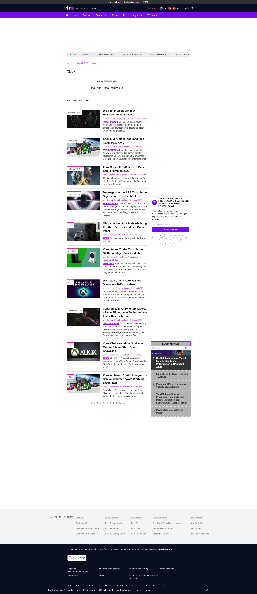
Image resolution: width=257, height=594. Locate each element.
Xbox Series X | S (75, 169)
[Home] (114, 2)
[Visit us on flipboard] (174, 8)
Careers (101, 575)
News (75, 15)
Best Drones (195, 528)
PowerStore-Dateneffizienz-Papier (170, 411)
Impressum (72, 575)
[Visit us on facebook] (161, 8)
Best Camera (196, 517)
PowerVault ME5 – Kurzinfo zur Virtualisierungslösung (171, 385)
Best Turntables (160, 517)
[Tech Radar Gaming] (144, 2)
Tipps (125, 15)
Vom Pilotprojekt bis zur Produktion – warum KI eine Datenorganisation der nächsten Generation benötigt (171, 398)
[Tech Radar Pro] (130, 2)
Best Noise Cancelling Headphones (168, 523)
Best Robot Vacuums (199, 533)
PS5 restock (152, 15)
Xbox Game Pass (106, 54)
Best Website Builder (85, 533)
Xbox (94, 63)
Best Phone (136, 517)
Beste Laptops (111, 517)
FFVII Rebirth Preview (131, 54)
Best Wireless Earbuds (163, 528)
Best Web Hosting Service (87, 528)
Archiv (122, 403)
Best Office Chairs (161, 533)
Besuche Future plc (166, 549)
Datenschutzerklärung (159, 238)
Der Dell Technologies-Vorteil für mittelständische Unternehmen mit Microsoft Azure (171, 362)
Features (87, 15)
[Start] (67, 15)
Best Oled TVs (137, 528)
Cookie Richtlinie (166, 568)
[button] (188, 8)
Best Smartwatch (138, 533)
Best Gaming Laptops (114, 523)
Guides (115, 15)
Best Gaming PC (112, 528)
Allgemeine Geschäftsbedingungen (77, 570)
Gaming (70, 63)
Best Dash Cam (197, 523)
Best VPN (80, 517)
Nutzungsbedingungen (159, 236)
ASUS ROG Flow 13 (184, 54)
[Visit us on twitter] (165, 8)
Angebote (137, 15)
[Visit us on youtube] (169, 8)
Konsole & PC (82, 63)
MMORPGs (86, 54)
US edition (105, 590)
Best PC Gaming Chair (115, 533)
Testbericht (101, 15)
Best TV (134, 523)
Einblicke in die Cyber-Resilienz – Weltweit (172, 375)
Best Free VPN (82, 523)
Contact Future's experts (109, 568)
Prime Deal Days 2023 (159, 54)
